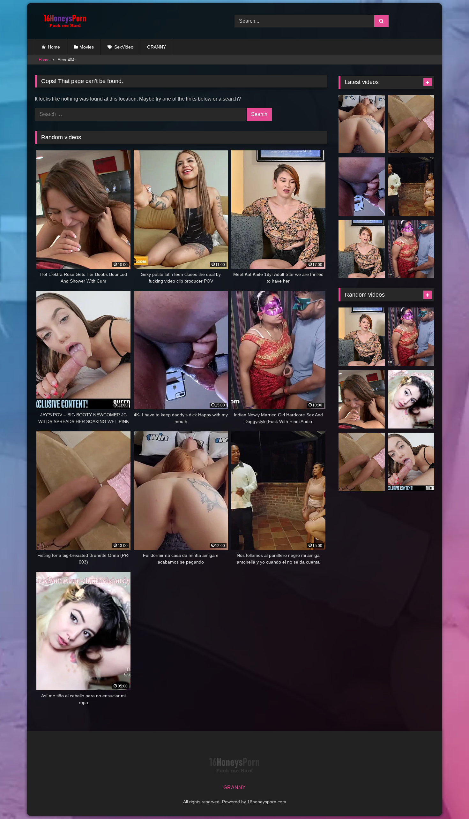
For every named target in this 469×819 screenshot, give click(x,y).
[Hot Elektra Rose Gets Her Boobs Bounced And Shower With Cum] (362, 399)
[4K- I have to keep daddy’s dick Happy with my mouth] (362, 186)
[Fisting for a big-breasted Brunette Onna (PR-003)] (411, 124)
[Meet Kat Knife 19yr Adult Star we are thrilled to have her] (362, 249)
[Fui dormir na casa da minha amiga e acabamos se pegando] (362, 124)
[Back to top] (449, 800)
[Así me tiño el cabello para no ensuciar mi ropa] (411, 399)
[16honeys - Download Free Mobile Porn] (63, 21)
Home (54, 46)
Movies (86, 46)
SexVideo (123, 46)
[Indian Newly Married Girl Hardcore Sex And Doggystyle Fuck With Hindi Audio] (411, 249)
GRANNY (156, 46)
